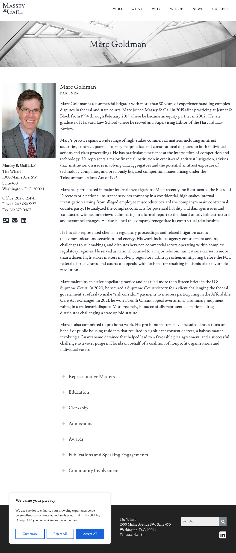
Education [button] (79, 392)
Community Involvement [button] (94, 471)
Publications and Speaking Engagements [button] (108, 455)
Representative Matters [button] (92, 377)
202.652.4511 (25, 198)
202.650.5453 (25, 204)
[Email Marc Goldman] (14, 221)
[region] (60, 518)
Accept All (90, 534)
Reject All (60, 534)
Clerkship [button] (78, 408)
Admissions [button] (80, 424)
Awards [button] (76, 439)
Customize (30, 534)
